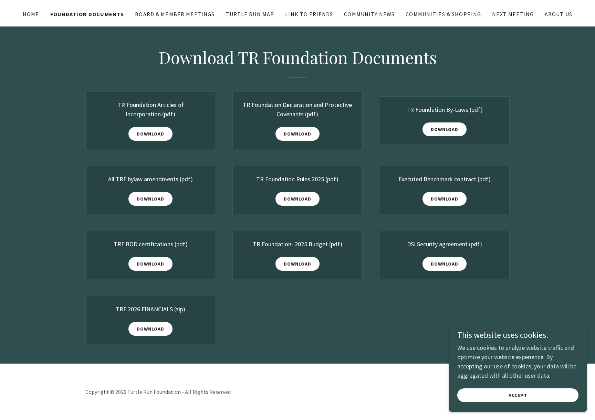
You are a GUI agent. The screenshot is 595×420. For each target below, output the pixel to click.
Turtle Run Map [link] (250, 14)
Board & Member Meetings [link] (175, 14)
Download (150, 134)
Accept (518, 395)
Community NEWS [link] (369, 14)
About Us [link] (558, 14)
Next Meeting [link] (513, 14)
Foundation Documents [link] (87, 14)
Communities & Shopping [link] (443, 14)
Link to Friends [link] (309, 14)
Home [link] (31, 14)
